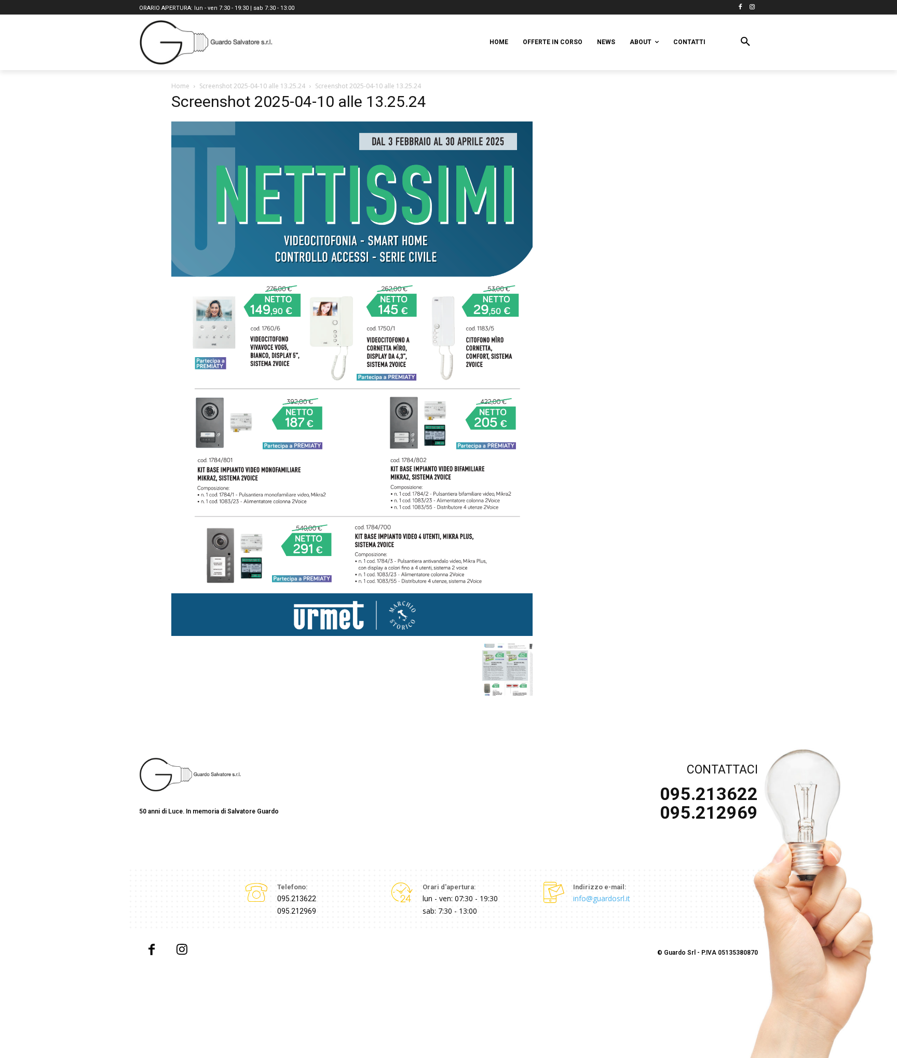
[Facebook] (740, 7)
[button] (745, 42)
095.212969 (296, 911)
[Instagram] (752, 7)
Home (180, 86)
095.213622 (296, 898)
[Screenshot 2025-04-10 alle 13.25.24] (352, 633)
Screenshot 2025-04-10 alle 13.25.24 (252, 86)
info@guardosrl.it (601, 898)
